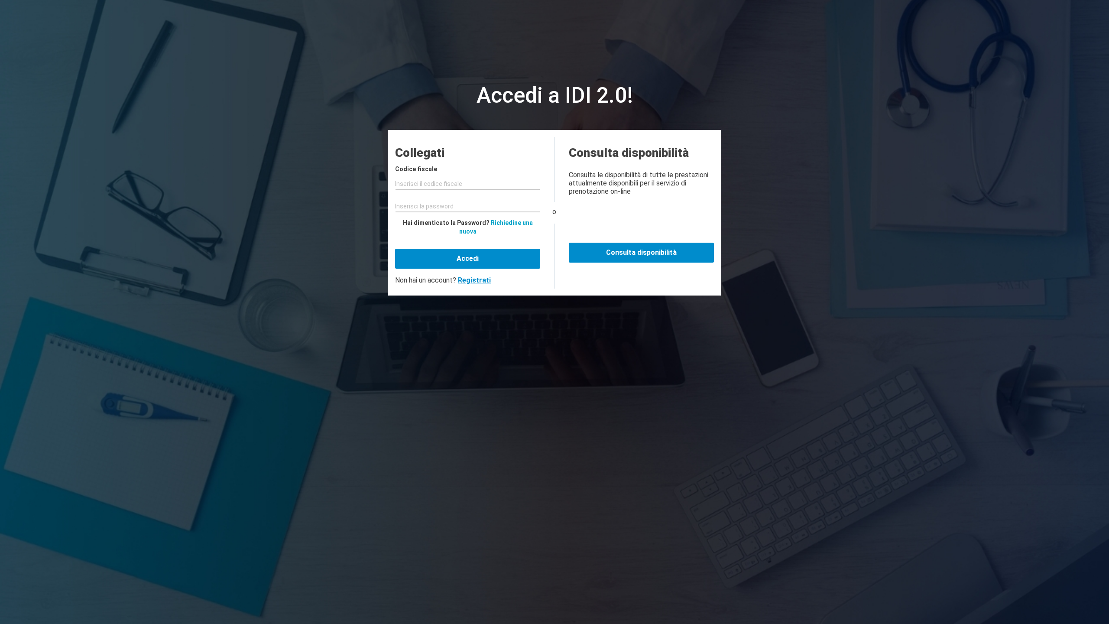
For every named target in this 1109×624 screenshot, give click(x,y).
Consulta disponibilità (641, 252)
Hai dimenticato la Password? (468, 227)
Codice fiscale (416, 169)
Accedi (468, 258)
